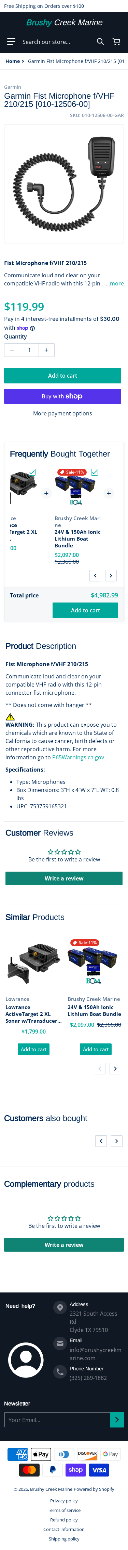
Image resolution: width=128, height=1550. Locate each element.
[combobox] (63, 41)
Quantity (15, 336)
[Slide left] (95, 575)
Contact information (64, 1529)
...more (115, 283)
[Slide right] (111, 575)
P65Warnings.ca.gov (78, 757)
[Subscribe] (117, 1420)
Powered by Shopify (94, 1489)
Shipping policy (64, 1539)
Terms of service (64, 1510)
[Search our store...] (100, 41)
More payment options (62, 413)
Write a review (64, 878)
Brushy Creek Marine (51, 1489)
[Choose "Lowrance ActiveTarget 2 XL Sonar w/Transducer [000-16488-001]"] (32, 472)
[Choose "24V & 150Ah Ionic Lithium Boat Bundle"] (94, 472)
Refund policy (64, 1520)
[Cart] (117, 41)
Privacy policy (64, 1501)
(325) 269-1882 (88, 1378)
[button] (11, 41)
